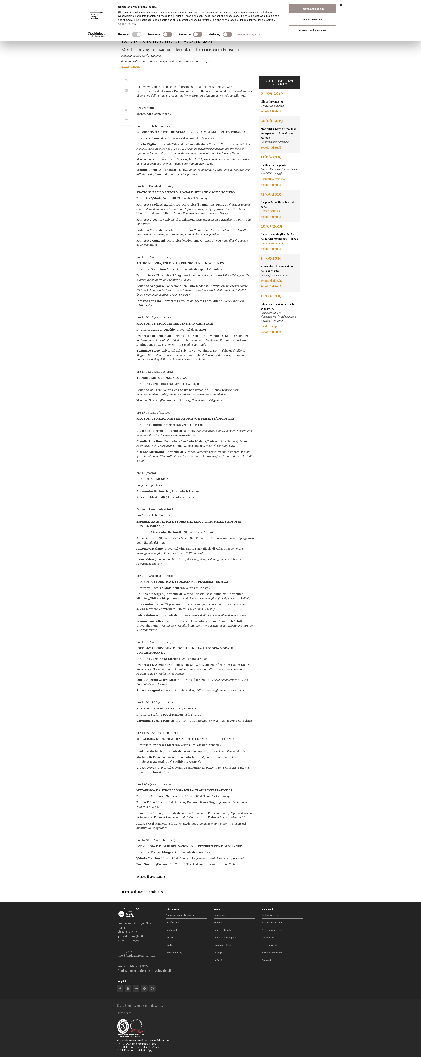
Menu (217, 909)
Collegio (218, 952)
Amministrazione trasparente (181, 914)
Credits (169, 945)
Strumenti (267, 909)
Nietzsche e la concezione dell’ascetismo (277, 269)
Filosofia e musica (272, 101)
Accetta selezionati (312, 19)
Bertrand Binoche (271, 280)
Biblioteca (219, 922)
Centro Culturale (222, 929)
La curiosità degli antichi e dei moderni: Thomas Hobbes (279, 237)
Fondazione (220, 914)
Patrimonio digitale (272, 922)
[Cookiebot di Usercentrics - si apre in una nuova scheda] (96, 34)
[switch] (167, 34)
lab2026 (218, 960)
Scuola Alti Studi (222, 945)
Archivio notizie (270, 945)
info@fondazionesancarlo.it (136, 955)
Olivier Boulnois (270, 211)
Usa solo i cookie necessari (312, 30)
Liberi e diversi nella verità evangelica (278, 306)
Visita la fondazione (272, 952)
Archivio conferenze (272, 929)
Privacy (169, 937)
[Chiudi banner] (341, 5)
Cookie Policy (126, 23)
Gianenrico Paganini (273, 243)
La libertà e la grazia (273, 165)
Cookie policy (173, 929)
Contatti (266, 960)
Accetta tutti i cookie (312, 8)
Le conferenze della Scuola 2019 (168, 40)
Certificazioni (172, 922)
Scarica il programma (150, 876)
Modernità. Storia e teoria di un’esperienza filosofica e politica (279, 133)
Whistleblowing (174, 952)
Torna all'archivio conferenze (144, 892)
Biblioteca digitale (271, 914)
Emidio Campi (269, 326)
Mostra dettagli (247, 34)
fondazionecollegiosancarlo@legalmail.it (145, 971)
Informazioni (173, 909)
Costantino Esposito (273, 179)
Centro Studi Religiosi (225, 937)
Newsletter (268, 937)
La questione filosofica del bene (277, 205)
